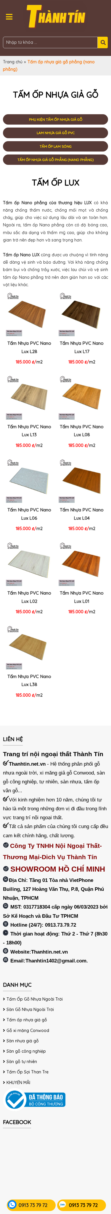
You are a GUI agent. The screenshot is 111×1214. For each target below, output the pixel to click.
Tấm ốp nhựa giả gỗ (27, 1020)
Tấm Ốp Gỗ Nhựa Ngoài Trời (35, 999)
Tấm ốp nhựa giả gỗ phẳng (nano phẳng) (55, 159)
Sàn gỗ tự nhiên (22, 1061)
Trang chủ (12, 62)
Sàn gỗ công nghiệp (26, 1051)
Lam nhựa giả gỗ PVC (56, 133)
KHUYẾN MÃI (18, 1082)
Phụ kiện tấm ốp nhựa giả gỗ (55, 119)
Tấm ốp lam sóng (56, 146)
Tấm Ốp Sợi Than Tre (28, 1072)
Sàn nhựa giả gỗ (23, 1041)
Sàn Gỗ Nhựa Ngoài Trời (30, 1009)
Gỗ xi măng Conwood (28, 1030)
